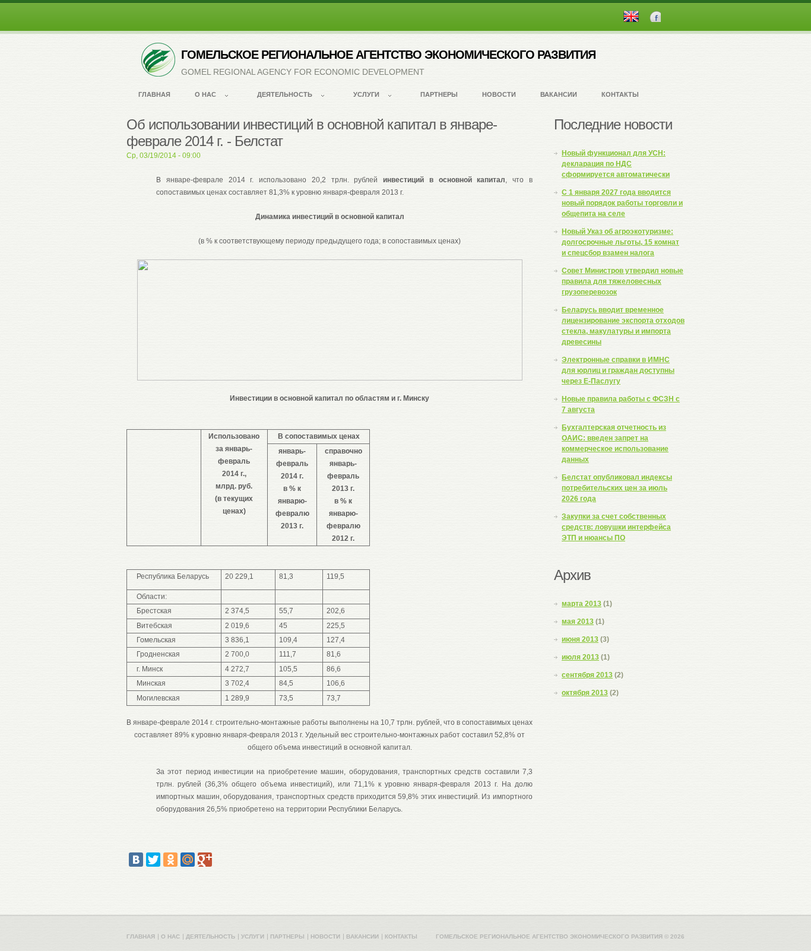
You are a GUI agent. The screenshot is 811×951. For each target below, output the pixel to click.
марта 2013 (581, 604)
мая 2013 (578, 621)
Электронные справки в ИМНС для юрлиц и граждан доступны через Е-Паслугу (618, 370)
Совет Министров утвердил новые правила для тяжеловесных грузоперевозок (622, 281)
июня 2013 (580, 639)
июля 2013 (580, 657)
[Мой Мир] (187, 859)
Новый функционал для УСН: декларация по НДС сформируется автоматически (616, 164)
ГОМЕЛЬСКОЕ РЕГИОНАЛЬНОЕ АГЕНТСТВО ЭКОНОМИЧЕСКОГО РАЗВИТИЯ (388, 54)
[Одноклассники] (170, 859)
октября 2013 (585, 693)
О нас (205, 94)
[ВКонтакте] (136, 859)
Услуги (366, 94)
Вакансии (558, 94)
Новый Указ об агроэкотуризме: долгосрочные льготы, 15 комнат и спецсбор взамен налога (620, 242)
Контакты (620, 94)
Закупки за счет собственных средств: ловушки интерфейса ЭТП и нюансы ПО (616, 527)
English (631, 16)
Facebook (655, 16)
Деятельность (284, 94)
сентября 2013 (587, 675)
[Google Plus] (205, 859)
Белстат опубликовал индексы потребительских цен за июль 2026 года (617, 488)
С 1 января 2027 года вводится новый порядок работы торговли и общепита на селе (622, 203)
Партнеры (439, 94)
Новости (499, 94)
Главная (154, 94)
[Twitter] (153, 859)
